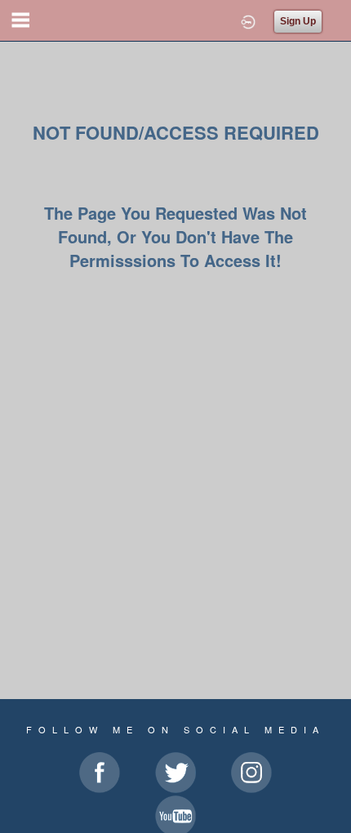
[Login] (248, 20)
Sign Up (298, 21)
